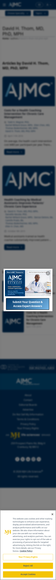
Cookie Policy (26, 551)
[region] (28, 545)
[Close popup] (48, 273)
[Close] (52, 514)
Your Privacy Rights (28, 557)
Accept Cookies (28, 574)
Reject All (28, 565)
